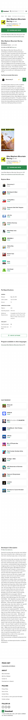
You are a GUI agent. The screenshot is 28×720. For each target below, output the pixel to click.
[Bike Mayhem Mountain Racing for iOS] (3, 22)
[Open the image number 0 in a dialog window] (7, 139)
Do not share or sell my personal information (12, 696)
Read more (14, 47)
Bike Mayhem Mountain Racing (16, 20)
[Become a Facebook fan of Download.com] (3, 707)
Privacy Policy (5, 689)
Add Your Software (6, 676)
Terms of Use (5, 691)
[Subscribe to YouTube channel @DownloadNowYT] (9, 707)
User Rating (9, 25)
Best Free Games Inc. (8, 549)
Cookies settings (5, 699)
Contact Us (4, 678)
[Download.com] (5, 11)
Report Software (15, 335)
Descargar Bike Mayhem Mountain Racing (12, 345)
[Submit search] (10, 11)
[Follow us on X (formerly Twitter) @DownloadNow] (6, 707)
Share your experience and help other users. (12, 36)
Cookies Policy (5, 694)
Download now (15, 30)
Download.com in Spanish (8, 681)
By (12, 23)
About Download (5, 673)
